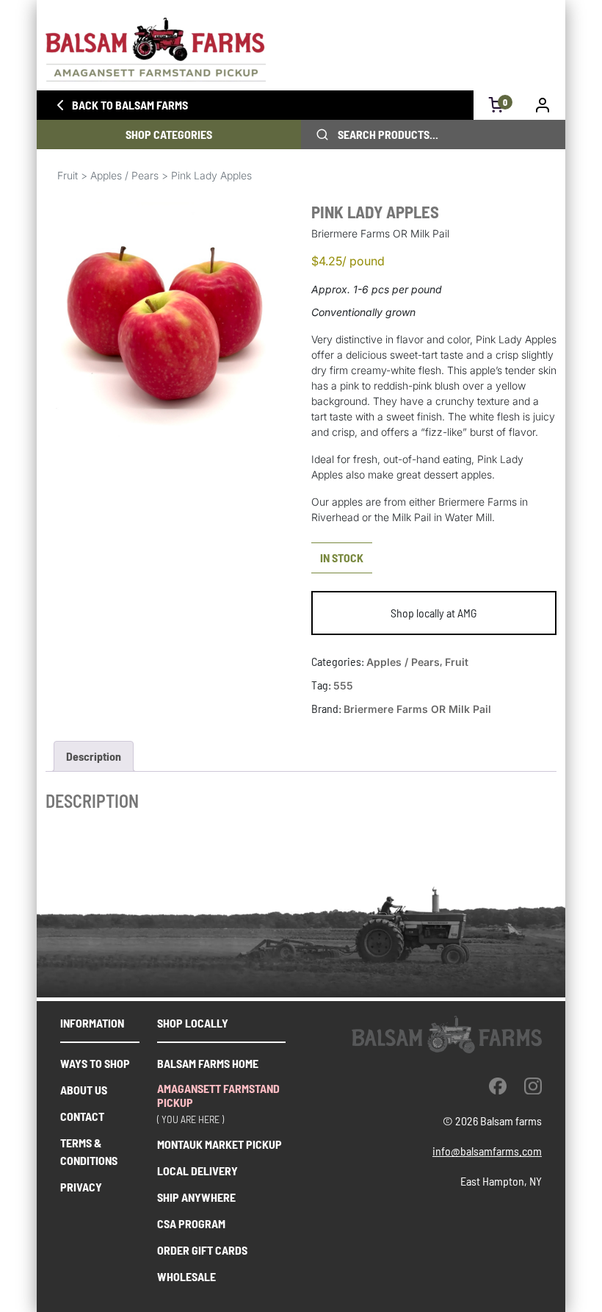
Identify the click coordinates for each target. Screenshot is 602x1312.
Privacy (81, 1187)
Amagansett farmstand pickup (218, 1095)
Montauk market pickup (219, 1144)
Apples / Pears (124, 175)
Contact (82, 1116)
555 (343, 685)
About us (83, 1090)
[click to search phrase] (322, 134)
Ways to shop (95, 1063)
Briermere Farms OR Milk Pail (417, 709)
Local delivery (197, 1170)
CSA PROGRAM (191, 1223)
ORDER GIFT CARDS (202, 1250)
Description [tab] (93, 756)
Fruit (67, 175)
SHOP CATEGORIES (169, 134)
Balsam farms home (207, 1063)
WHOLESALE (186, 1276)
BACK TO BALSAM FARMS (130, 105)
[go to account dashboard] (543, 105)
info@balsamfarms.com (487, 1151)
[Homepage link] (301, 50)
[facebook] (498, 1085)
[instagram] (533, 1085)
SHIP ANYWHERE (196, 1197)
